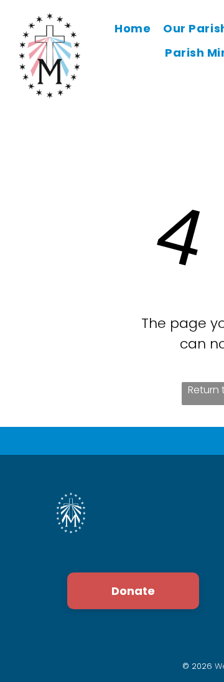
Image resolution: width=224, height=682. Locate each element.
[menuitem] (132, 28)
